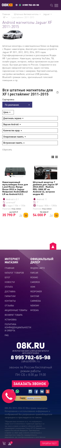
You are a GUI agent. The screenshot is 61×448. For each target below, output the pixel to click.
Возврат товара (13, 314)
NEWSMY (34, 305)
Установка (10, 319)
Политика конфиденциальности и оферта (18, 327)
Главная (6, 14)
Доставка (10, 291)
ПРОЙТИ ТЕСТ (49, 443)
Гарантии (10, 296)
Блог (7, 277)
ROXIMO (34, 277)
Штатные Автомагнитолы (26, 14)
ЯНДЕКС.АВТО (37, 267)
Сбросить (7, 149)
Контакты (10, 300)
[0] (9, 444)
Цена (6, 112)
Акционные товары (16, 310)
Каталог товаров (14, 272)
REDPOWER (36, 291)
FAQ (6, 335)
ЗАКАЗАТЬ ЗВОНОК (29, 383)
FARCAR (34, 272)
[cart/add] (25, 215)
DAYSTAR (34, 296)
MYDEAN (34, 310)
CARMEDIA (35, 300)
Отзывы (9, 305)
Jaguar (46, 14)
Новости (10, 282)
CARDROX (35, 282)
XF (4, 17)
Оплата (9, 286)
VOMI (32, 286)
